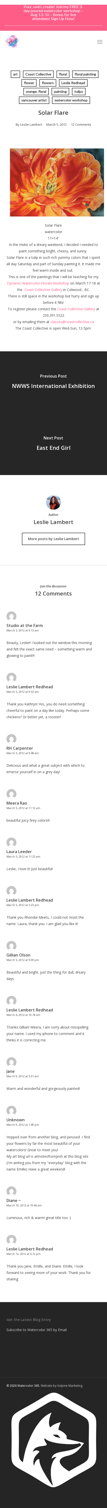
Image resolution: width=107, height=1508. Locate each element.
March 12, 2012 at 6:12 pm (23, 1254)
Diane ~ (13, 1200)
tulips (78, 91)
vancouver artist (34, 100)
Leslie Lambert (31, 124)
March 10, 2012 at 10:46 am (24, 1205)
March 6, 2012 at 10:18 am (23, 1015)
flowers (48, 83)
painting (60, 91)
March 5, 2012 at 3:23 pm (22, 905)
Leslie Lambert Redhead (29, 687)
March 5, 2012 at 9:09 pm (22, 960)
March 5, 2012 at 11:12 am (23, 808)
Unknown (15, 1120)
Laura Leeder (19, 851)
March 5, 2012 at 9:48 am (22, 753)
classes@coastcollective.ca (72, 321)
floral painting (85, 74)
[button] (100, 41)
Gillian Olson (18, 955)
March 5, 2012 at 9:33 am (22, 692)
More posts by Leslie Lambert (53, 538)
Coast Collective (38, 74)
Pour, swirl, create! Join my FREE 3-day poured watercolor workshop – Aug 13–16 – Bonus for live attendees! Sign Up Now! (53, 12)
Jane (10, 1071)
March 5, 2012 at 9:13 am (22, 630)
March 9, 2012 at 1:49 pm (22, 1124)
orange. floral (36, 91)
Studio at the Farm (24, 625)
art (15, 74)
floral (63, 74)
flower (29, 83)
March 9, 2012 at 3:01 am (22, 1076)
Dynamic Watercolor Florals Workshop (38, 283)
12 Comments (81, 124)
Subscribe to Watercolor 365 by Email (36, 1329)
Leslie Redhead (73, 83)
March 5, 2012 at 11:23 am (23, 856)
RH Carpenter (19, 748)
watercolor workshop (71, 100)
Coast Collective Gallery (43, 289)
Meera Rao (16, 803)
